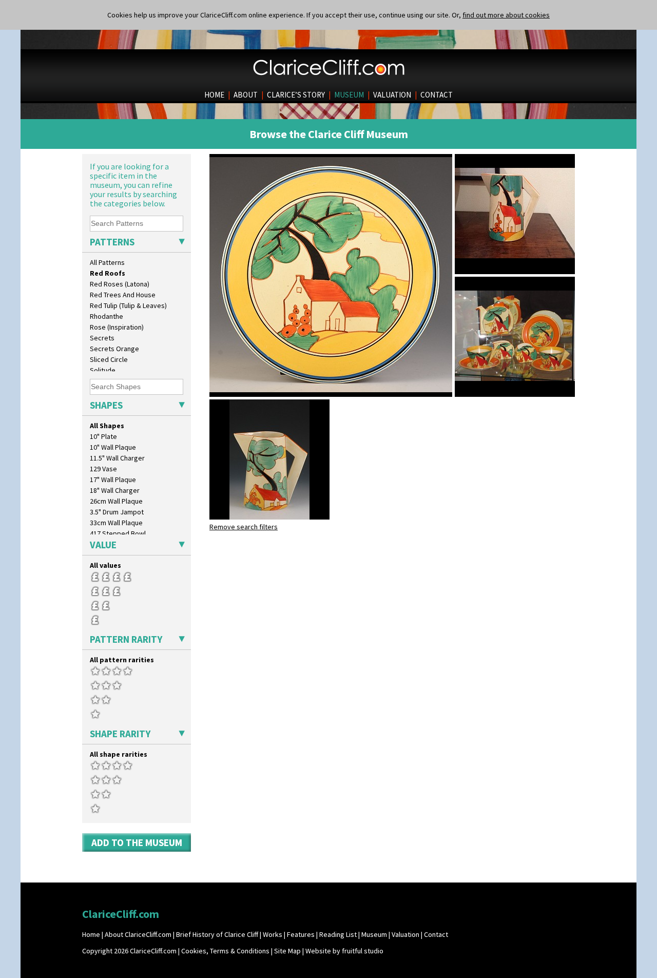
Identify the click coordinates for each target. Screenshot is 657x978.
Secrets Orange (114, 348)
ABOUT (246, 95)
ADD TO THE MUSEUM (136, 842)
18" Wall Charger (115, 490)
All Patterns (107, 262)
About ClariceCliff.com (138, 934)
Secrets (102, 337)
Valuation (405, 934)
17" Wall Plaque (113, 479)
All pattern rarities (122, 659)
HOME (214, 95)
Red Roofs (107, 273)
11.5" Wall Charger (117, 458)
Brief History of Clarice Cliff (217, 934)
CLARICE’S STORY (296, 95)
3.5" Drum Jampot (117, 511)
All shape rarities (118, 754)
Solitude (102, 370)
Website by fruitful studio (344, 950)
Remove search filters (243, 526)
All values (105, 565)
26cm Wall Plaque (116, 501)
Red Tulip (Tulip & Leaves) (128, 305)
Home (91, 934)
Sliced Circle (109, 359)
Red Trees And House (123, 294)
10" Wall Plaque (113, 447)
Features (301, 934)
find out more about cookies (506, 15)
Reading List (338, 934)
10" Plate (103, 436)
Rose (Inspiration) (117, 327)
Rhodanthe (106, 316)
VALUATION (392, 95)
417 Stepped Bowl (118, 533)
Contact (436, 934)
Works (272, 934)
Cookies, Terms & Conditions (225, 950)
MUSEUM (349, 95)
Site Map (287, 950)
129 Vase (103, 468)
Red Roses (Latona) (119, 284)
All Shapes (107, 425)
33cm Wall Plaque (116, 522)
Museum (374, 934)
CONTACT (436, 95)
